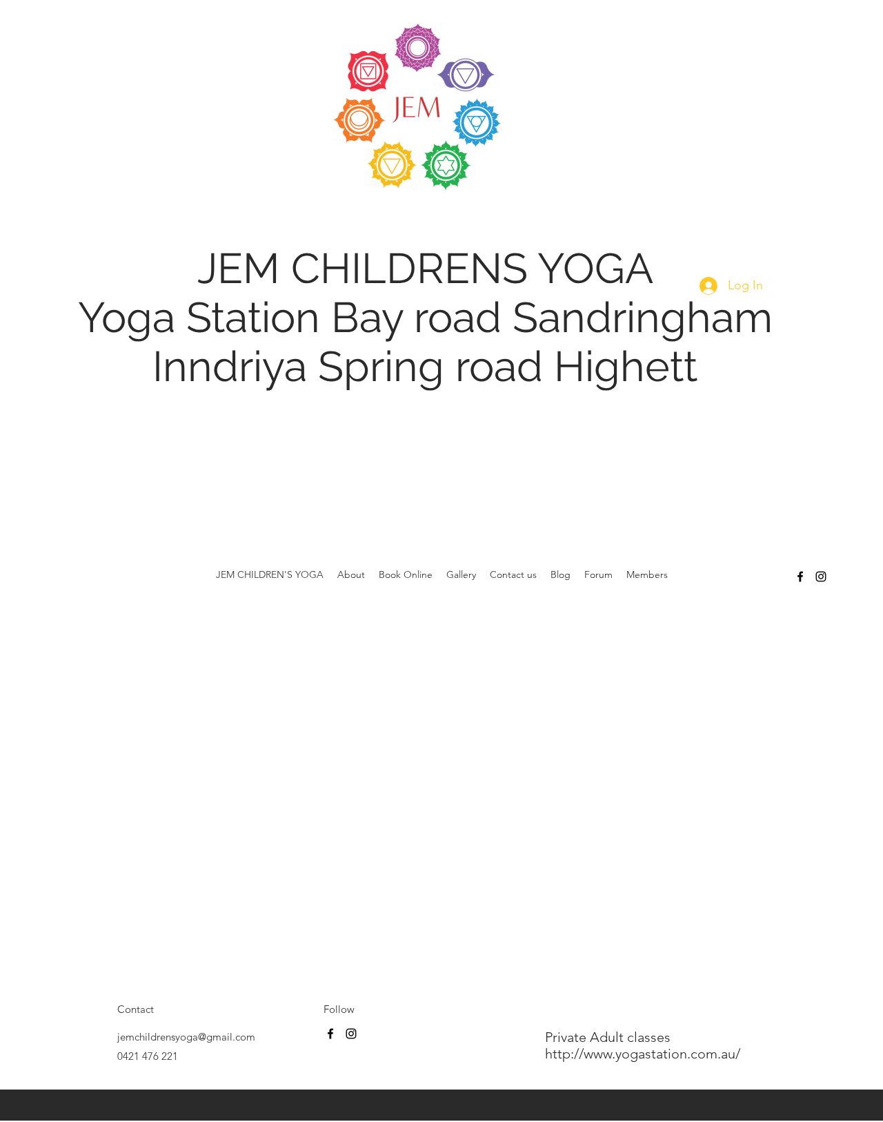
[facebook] (800, 576)
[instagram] (821, 576)
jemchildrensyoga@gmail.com (186, 1036)
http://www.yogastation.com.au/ (644, 1053)
